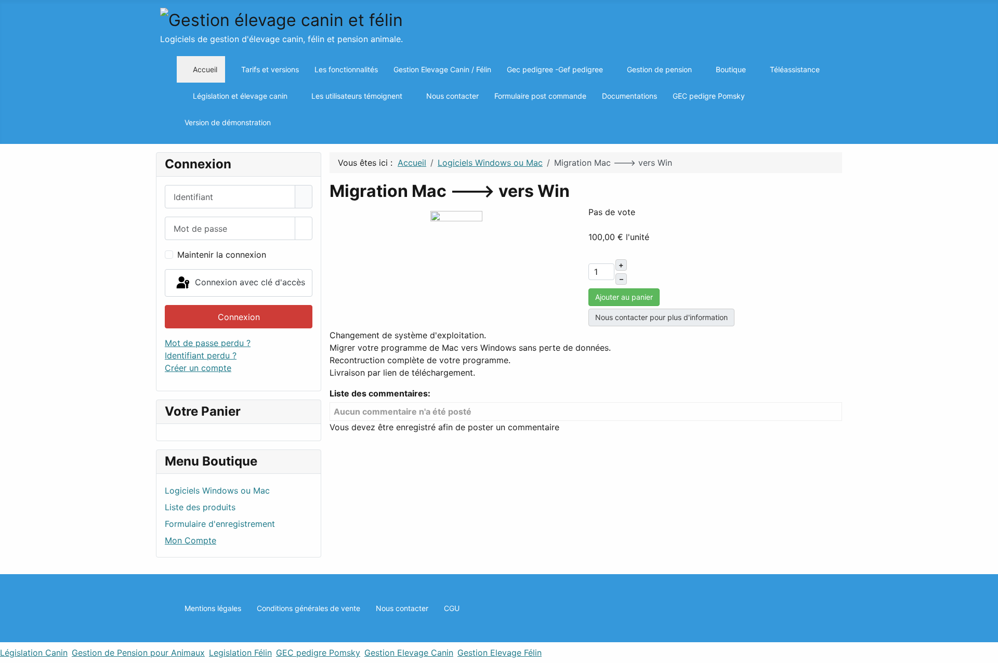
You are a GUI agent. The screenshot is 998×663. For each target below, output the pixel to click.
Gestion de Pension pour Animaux (138, 652)
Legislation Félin (240, 652)
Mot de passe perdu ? (208, 343)
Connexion (239, 317)
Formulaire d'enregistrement (220, 524)
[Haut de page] (985, 650)
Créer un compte (198, 368)
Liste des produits (200, 507)
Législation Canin (34, 652)
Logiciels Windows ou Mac (217, 490)
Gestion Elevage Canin (408, 652)
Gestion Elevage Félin (499, 652)
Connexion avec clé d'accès (248, 282)
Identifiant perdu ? (201, 355)
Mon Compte (190, 540)
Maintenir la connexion (221, 254)
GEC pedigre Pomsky (318, 652)
